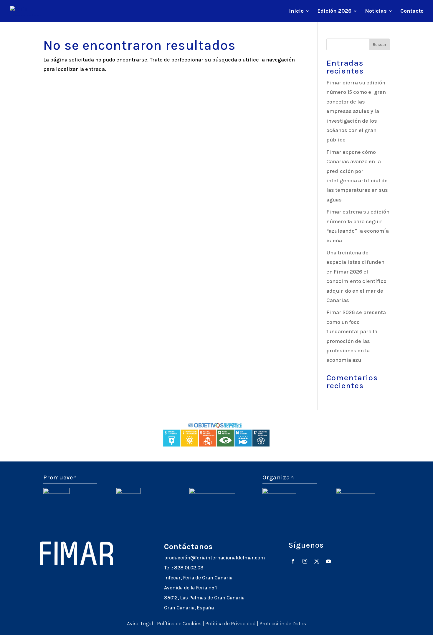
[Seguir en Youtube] (328, 561)
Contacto (412, 11)
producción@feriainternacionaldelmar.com (214, 558)
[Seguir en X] (316, 561)
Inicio (296, 11)
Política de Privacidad (230, 623)
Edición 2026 (334, 11)
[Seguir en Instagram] (305, 561)
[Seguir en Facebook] (293, 561)
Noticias (376, 11)
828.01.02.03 (189, 568)
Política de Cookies (179, 623)
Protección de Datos (283, 623)
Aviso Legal (140, 623)
